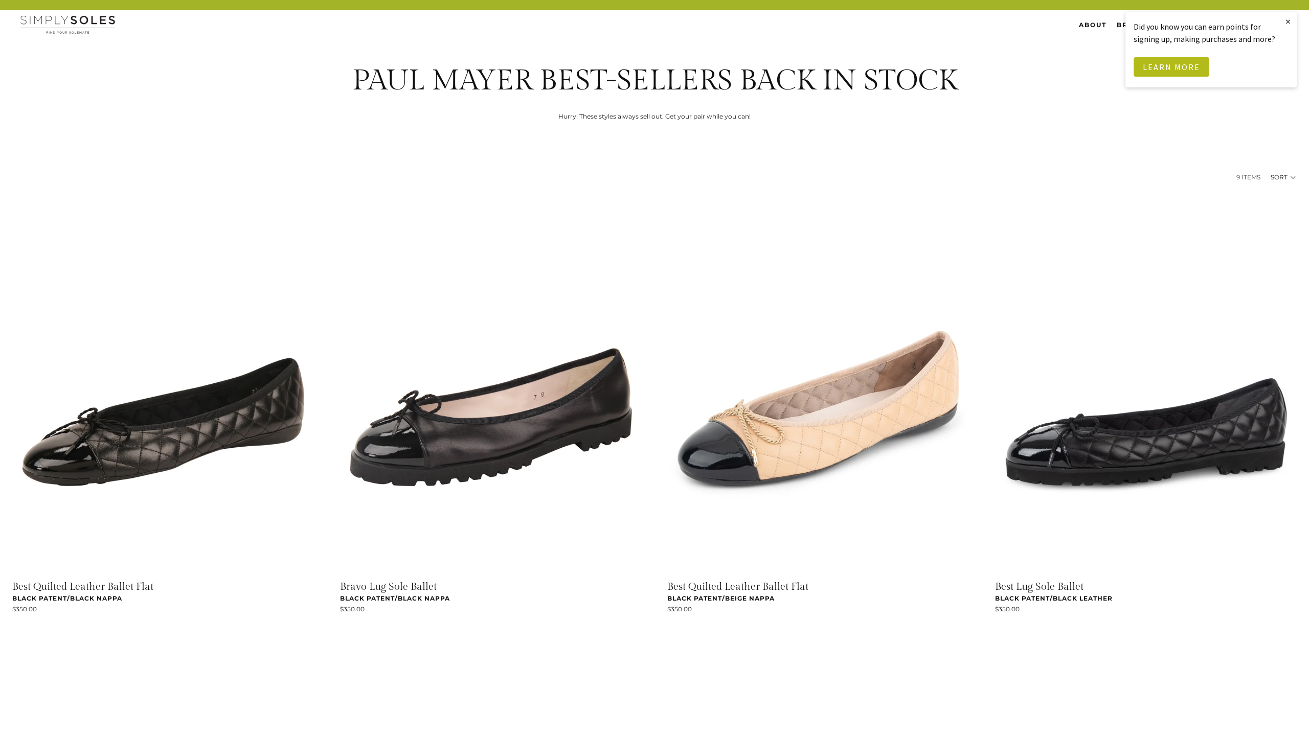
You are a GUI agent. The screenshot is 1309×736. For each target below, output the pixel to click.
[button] (1284, 177)
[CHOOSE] (298, 558)
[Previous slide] (27, 385)
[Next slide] (299, 385)
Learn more (1171, 67)
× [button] (1288, 21)
